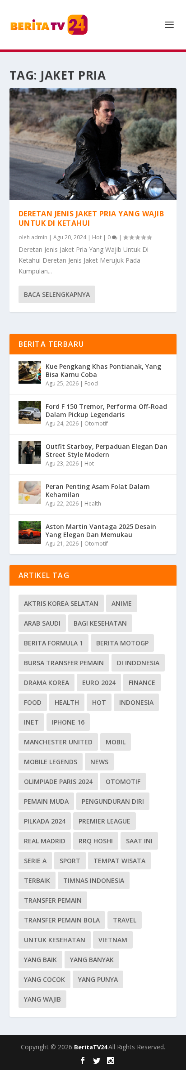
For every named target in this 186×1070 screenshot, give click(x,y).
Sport (70, 860)
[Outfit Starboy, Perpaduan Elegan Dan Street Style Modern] (30, 452)
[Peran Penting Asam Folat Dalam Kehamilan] (30, 492)
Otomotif (96, 423)
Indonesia (136, 702)
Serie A (35, 860)
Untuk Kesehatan (54, 940)
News (99, 761)
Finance (142, 682)
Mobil (116, 742)
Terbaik (37, 880)
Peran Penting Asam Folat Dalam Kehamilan (98, 490)
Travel (124, 920)
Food (91, 383)
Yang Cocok (44, 979)
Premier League (104, 821)
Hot (97, 237)
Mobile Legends (50, 761)
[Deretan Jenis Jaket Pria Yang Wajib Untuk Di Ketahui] (93, 144)
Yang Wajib (42, 999)
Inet (31, 722)
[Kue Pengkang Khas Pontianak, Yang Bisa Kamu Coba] (30, 372)
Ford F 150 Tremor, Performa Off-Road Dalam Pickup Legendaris (106, 410)
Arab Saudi (42, 623)
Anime (122, 603)
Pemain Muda (46, 801)
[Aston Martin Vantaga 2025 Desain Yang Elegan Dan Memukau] (30, 532)
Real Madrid (44, 841)
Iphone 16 (68, 722)
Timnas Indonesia (93, 880)
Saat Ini (139, 841)
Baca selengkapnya (57, 294)
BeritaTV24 (91, 1047)
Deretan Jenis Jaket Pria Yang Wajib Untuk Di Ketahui (91, 218)
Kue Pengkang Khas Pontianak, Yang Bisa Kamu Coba (103, 370)
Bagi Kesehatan (100, 623)
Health (92, 503)
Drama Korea (46, 682)
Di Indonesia (138, 662)
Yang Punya (98, 979)
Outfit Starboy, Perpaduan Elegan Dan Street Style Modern (106, 450)
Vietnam (112, 940)
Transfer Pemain (53, 900)
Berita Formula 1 (53, 643)
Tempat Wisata (119, 860)
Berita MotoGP (122, 643)
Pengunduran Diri (113, 801)
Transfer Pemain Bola (62, 920)
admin (39, 237)
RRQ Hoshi (96, 841)
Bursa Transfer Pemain (64, 662)
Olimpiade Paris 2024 (58, 781)
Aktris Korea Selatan (61, 603)
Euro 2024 (99, 682)
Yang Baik (40, 959)
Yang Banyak (92, 959)
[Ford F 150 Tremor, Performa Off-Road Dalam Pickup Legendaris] (30, 412)
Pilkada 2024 (44, 821)
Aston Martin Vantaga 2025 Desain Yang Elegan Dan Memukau (101, 530)
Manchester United (58, 742)
